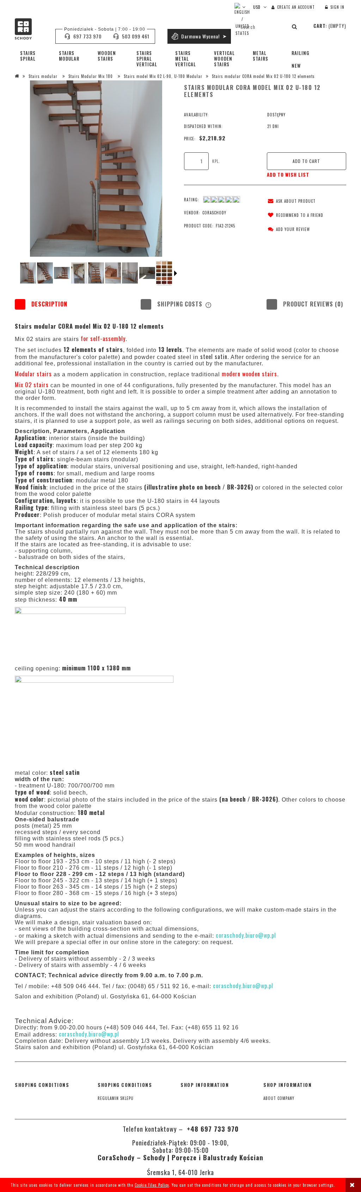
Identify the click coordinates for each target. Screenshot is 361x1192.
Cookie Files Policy (152, 1185)
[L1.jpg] (28, 273)
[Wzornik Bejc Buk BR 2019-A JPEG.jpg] (164, 273)
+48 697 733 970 (212, 1128)
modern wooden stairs (249, 374)
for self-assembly (103, 338)
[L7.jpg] (130, 273)
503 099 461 (135, 36)
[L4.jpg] (79, 273)
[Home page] (31, 28)
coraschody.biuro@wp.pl (246, 935)
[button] (290, 201)
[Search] (295, 26)
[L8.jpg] (147, 273)
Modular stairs (34, 374)
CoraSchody (214, 212)
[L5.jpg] (96, 273)
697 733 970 (87, 36)
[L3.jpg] (62, 273)
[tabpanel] (180, 661)
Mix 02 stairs (32, 385)
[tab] (54, 304)
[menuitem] (34, 56)
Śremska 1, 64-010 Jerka (180, 1172)
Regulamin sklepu (116, 1098)
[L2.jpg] (45, 273)
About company (278, 1098)
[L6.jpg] (113, 273)
